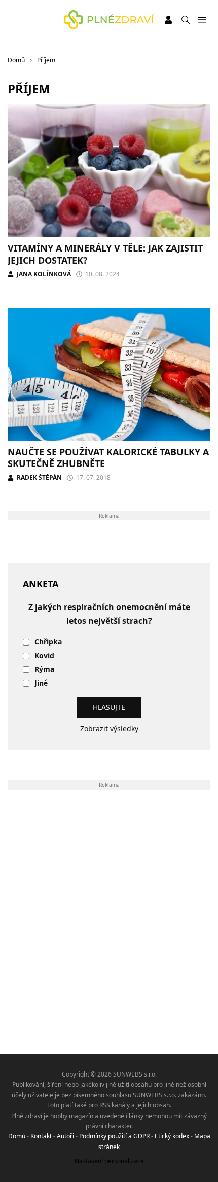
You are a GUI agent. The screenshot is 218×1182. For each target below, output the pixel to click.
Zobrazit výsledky (109, 728)
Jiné (41, 683)
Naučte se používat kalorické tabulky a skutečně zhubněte (108, 458)
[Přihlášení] (168, 20)
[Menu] (201, 20)
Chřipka (48, 642)
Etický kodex (172, 1136)
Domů (16, 1136)
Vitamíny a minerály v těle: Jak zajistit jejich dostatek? (105, 254)
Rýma (44, 669)
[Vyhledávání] (185, 19)
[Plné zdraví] (109, 19)
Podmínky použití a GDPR (114, 1136)
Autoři (65, 1136)
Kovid (44, 656)
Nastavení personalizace (109, 1161)
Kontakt (41, 1136)
